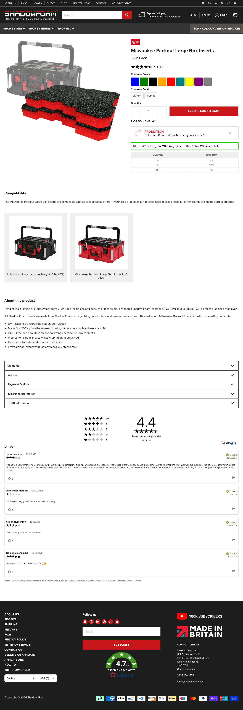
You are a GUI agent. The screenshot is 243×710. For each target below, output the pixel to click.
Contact (101, 3)
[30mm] (137, 100)
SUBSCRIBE (121, 645)
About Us (10, 3)
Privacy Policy (15, 639)
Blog (64, 3)
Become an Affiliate (19, 655)
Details (215, 146)
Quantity (136, 103)
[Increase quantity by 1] (162, 111)
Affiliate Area (14, 660)
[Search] (127, 15)
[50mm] (151, 100)
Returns (10, 629)
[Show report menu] (233, 478)
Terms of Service (17, 645)
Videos (51, 3)
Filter (11, 447)
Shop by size (15, 28)
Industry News (81, 3)
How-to (37, 3)
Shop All (66, 28)
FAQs (24, 3)
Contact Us (13, 650)
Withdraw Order (121, 3)
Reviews (10, 619)
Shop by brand (42, 28)
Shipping (11, 624)
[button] (122, 665)
